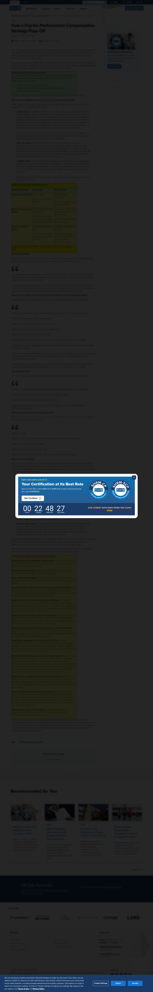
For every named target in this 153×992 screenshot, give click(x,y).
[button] (33, 498)
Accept (135, 983)
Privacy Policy (38, 989)
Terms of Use (23, 989)
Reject (118, 983)
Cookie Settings (100, 983)
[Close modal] (134, 477)
